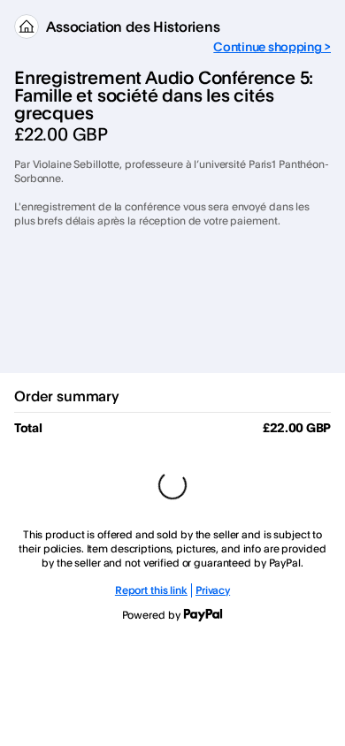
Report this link (151, 590)
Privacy (213, 590)
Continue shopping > (272, 46)
